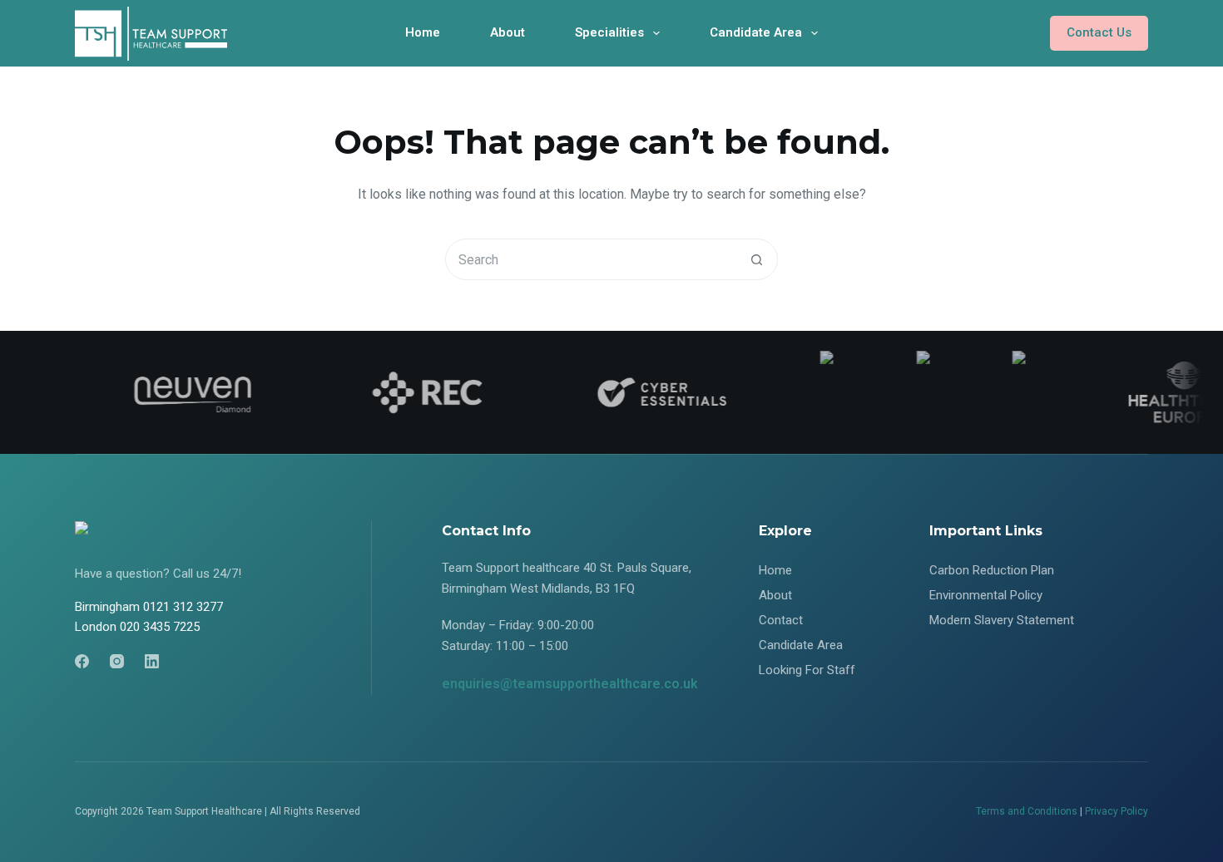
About (507, 32)
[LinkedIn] (152, 661)
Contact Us (1099, 32)
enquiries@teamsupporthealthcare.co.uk (570, 684)
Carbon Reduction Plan (991, 570)
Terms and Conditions (1026, 811)
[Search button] (756, 259)
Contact (781, 620)
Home (422, 32)
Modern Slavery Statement (1001, 620)
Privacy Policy (1116, 811)
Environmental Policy (985, 595)
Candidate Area (756, 32)
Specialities (609, 32)
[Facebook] (82, 661)
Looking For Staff (807, 670)
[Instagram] (117, 661)
